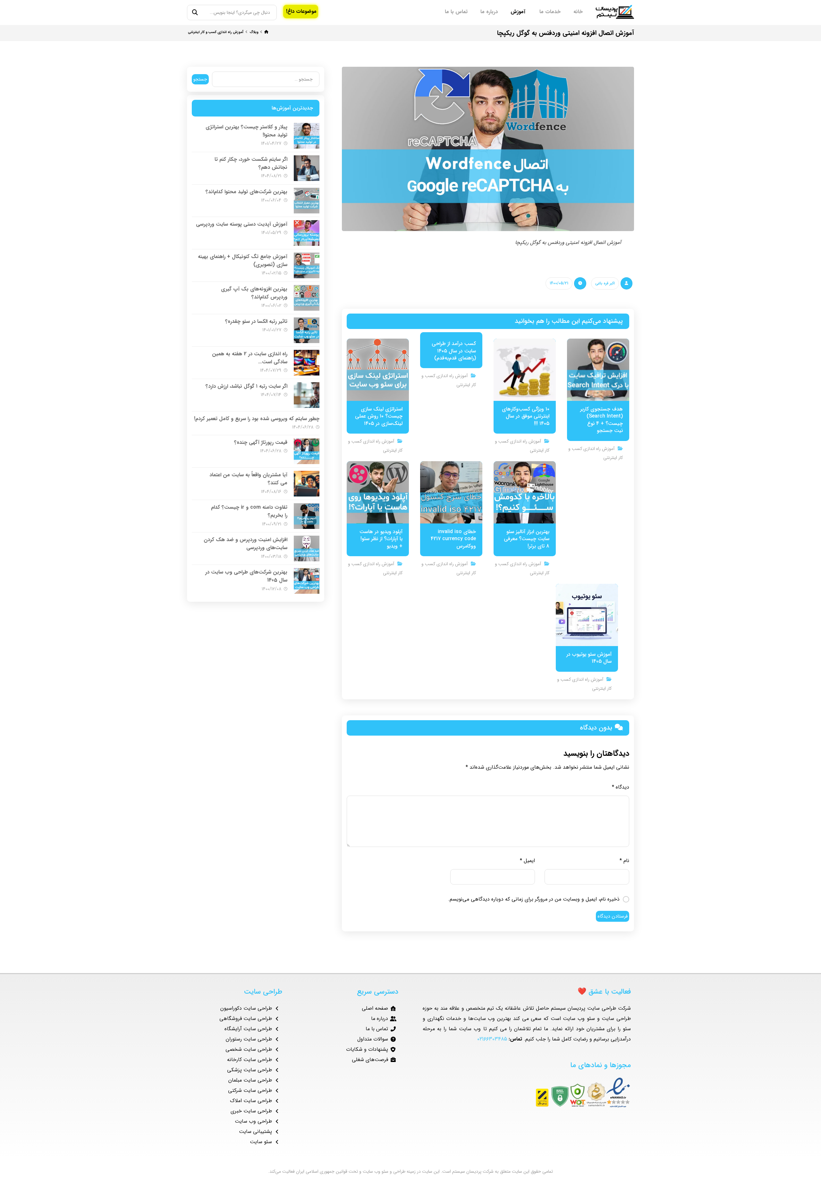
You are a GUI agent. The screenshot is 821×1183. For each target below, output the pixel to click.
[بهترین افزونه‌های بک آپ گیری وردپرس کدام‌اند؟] (306, 298)
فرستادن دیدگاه (612, 916)
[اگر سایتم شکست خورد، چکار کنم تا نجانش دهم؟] (306, 168)
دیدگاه (620, 787)
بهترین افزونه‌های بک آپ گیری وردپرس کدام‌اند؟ (254, 293)
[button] (195, 13)
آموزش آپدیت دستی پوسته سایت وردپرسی (241, 224)
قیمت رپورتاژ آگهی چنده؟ (260, 442)
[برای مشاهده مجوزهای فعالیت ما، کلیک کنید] (527, 1092)
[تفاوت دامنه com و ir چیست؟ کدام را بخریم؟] (306, 516)
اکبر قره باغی (605, 283)
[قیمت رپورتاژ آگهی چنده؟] (306, 451)
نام (624, 861)
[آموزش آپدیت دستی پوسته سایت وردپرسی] (306, 233)
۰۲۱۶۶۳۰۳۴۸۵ (492, 1039)
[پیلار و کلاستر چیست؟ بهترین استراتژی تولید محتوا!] (306, 136)
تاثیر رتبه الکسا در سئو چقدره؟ (256, 321)
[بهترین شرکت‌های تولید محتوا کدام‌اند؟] (306, 200)
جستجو (200, 79)
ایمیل (527, 861)
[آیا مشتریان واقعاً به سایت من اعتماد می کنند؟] (306, 484)
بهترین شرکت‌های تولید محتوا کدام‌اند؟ (246, 192)
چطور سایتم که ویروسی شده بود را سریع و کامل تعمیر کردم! (256, 419)
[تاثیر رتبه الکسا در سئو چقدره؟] (306, 330)
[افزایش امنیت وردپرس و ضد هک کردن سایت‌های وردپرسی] (306, 548)
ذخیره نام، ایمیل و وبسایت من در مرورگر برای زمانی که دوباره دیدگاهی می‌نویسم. (534, 899)
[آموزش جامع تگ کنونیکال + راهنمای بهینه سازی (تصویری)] (306, 265)
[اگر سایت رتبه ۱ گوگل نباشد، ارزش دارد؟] (306, 395)
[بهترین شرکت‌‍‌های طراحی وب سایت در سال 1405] (306, 581)
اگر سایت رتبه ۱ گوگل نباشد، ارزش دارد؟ (246, 386)
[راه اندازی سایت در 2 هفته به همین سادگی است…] (306, 363)
